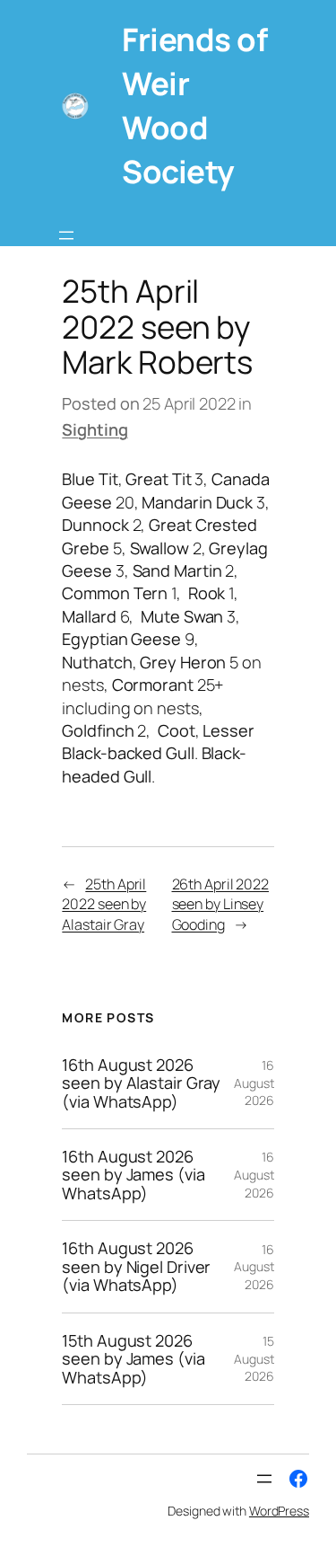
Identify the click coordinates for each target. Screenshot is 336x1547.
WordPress (279, 1510)
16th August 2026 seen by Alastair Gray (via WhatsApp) (141, 1083)
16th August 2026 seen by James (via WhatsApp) (133, 1174)
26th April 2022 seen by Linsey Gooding (221, 904)
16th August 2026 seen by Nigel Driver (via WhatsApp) (136, 1266)
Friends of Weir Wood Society (194, 105)
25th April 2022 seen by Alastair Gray (104, 904)
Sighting (94, 429)
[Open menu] (66, 235)
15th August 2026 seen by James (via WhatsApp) (133, 1358)
